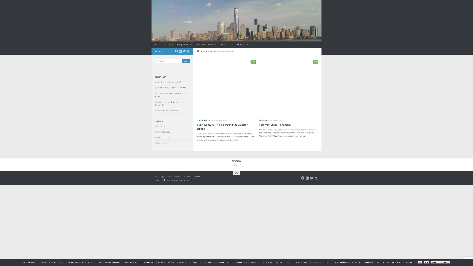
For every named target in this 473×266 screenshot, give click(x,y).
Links (232, 44)
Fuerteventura (203, 121)
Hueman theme (185, 180)
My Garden (200, 44)
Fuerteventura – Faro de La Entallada (171, 88)
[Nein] (470, 262)
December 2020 (163, 132)
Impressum (236, 165)
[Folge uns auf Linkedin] (180, 51)
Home (157, 44)
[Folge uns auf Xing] (188, 51)
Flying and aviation (184, 44)
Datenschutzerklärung (440, 262)
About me (212, 44)
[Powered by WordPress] (164, 180)
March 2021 (162, 126)
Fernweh (263, 121)
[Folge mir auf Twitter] (184, 51)
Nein (426, 262)
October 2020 (162, 143)
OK (420, 262)
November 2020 (163, 137)
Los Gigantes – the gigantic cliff (169, 82)
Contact (223, 44)
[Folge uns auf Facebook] (176, 51)
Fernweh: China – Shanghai (275, 124)
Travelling (167, 44)
